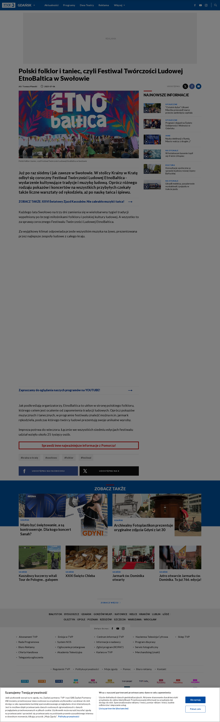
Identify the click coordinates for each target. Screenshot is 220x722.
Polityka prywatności (68, 716)
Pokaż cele (195, 709)
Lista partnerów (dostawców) (113, 708)
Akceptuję (195, 700)
